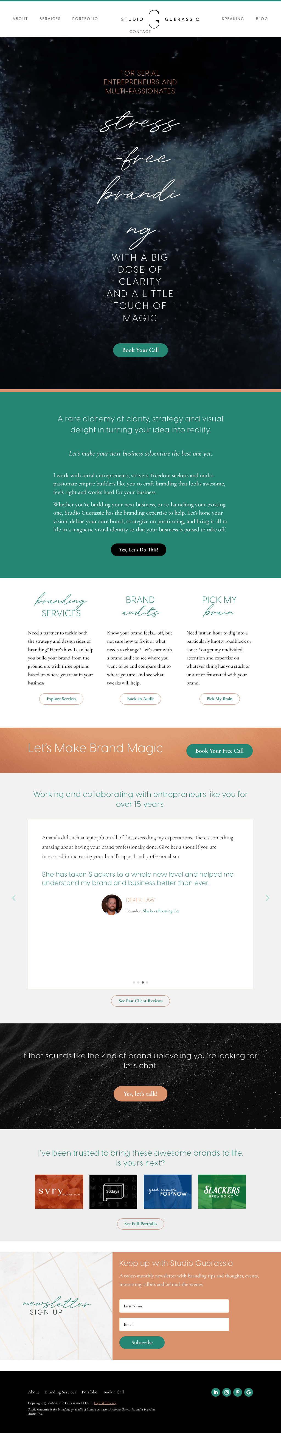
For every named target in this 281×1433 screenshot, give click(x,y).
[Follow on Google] (248, 1392)
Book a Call (113, 1392)
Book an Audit (140, 699)
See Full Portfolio (140, 1224)
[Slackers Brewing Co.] (222, 1192)
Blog (262, 19)
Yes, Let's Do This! (138, 549)
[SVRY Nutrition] (59, 1192)
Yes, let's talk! (140, 1094)
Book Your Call (140, 350)
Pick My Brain (219, 699)
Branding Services (60, 1392)
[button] (134, 982)
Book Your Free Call (219, 750)
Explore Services (61, 699)
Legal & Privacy (105, 1403)
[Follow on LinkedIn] (215, 1392)
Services (50, 19)
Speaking (233, 19)
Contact (140, 32)
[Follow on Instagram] (226, 1392)
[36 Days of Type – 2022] (113, 1192)
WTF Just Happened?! (161, 930)
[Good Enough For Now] (168, 1192)
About (20, 19)
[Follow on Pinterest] (237, 1392)
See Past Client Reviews (141, 1001)
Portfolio (85, 19)
